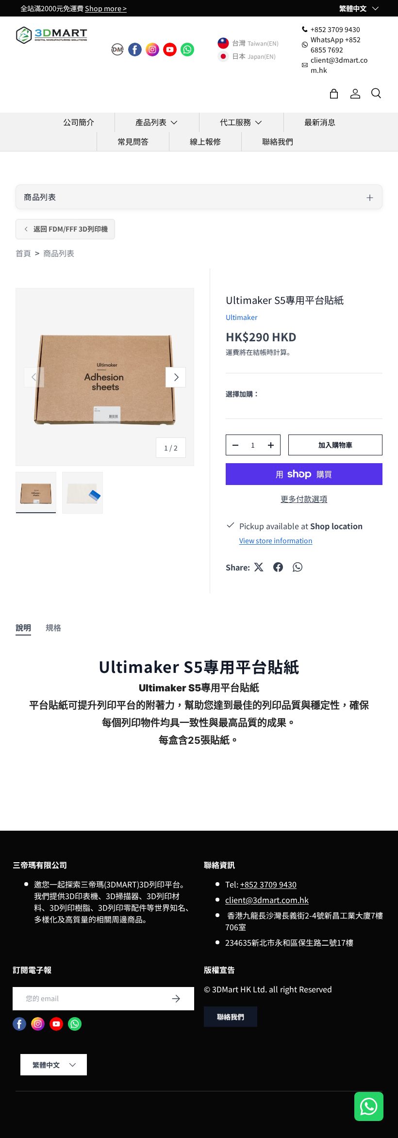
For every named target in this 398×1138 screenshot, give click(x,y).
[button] (334, 93)
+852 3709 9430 (268, 884)
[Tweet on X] (258, 567)
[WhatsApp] (187, 49)
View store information (276, 540)
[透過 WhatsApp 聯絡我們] (368, 1107)
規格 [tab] (53, 627)
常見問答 (133, 141)
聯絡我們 (277, 141)
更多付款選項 (304, 498)
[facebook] (135, 49)
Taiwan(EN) (263, 43)
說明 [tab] (23, 627)
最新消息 (319, 122)
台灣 (239, 43)
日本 (239, 56)
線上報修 (205, 141)
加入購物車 (335, 445)
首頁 (23, 253)
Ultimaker (241, 317)
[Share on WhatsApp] (297, 567)
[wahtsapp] (75, 1024)
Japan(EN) (262, 56)
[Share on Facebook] (278, 567)
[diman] (117, 49)
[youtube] (170, 49)
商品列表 (58, 253)
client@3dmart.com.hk (267, 899)
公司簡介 (78, 122)
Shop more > (106, 8)
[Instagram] (152, 49)
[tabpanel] (199, 709)
